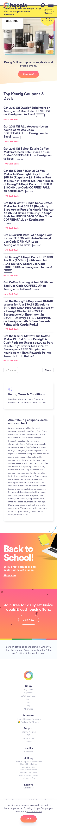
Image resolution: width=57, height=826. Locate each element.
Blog (28, 705)
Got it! (29, 818)
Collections (29, 787)
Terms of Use (28, 738)
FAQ (28, 735)
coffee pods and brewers (27, 646)
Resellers (28, 751)
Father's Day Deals (28, 772)
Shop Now (10, 575)
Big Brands (28, 692)
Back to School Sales (28, 775)
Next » (48, 369)
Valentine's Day (28, 766)
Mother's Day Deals (28, 769)
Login (28, 699)
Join (28, 702)
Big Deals (28, 689)
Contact (28, 741)
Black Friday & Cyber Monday (28, 761)
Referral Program (28, 731)
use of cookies (34, 811)
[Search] (43, 5)
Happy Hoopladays (28, 764)
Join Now (28, 619)
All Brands (28, 708)
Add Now (47, 13)
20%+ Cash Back (28, 695)
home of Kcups (22, 649)
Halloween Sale (29, 778)
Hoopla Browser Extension (29, 718)
